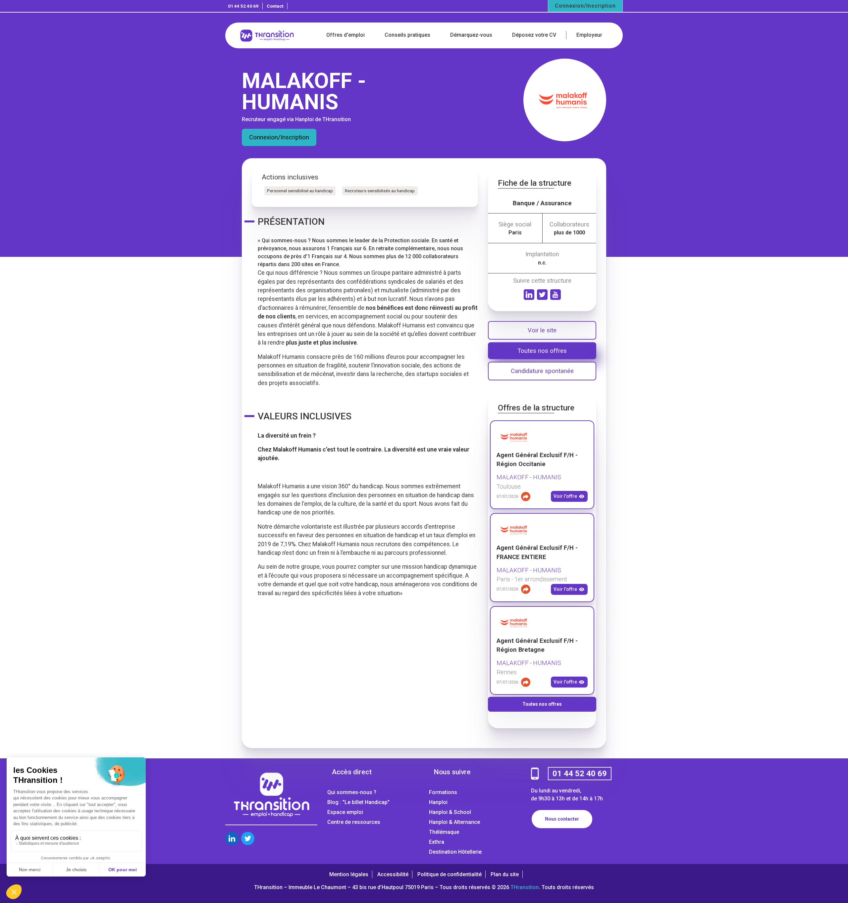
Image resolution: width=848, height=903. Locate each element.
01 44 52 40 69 (243, 6)
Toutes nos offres (542, 350)
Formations (443, 792)
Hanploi (438, 802)
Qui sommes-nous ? (351, 792)
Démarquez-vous (471, 35)
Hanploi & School (450, 812)
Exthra (436, 842)
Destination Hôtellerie (455, 852)
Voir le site (542, 330)
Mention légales (348, 874)
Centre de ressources (353, 822)
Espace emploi (345, 812)
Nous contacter (562, 819)
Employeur (589, 35)
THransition (524, 887)
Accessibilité (392, 874)
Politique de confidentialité (449, 874)
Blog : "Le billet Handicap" (358, 802)
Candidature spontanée (542, 370)
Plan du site (505, 874)
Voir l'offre (565, 496)
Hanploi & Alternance (454, 822)
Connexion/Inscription (585, 6)
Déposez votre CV (534, 35)
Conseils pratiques (407, 35)
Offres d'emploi (345, 35)
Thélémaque (444, 832)
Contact (275, 6)
